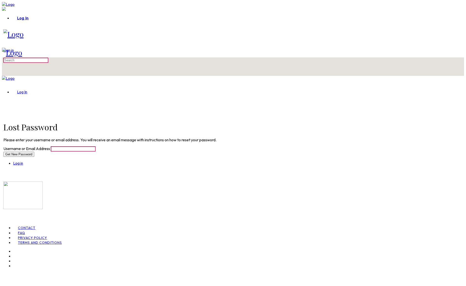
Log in (18, 163)
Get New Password (18, 154)
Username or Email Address (26, 148)
